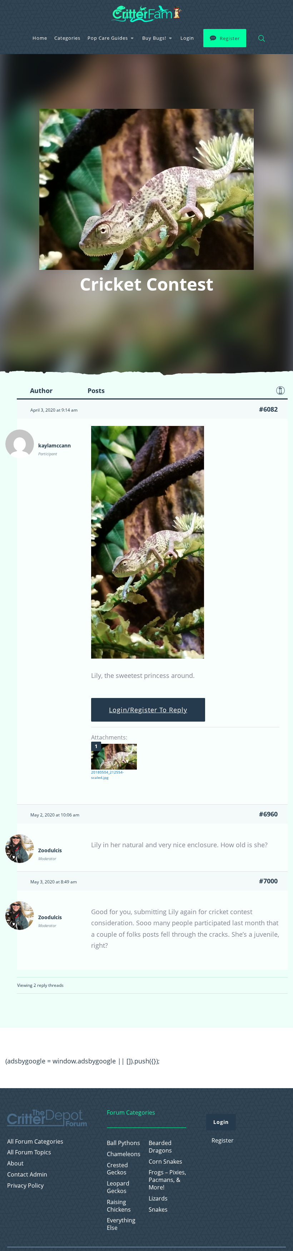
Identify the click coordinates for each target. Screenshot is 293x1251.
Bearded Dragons (160, 1146)
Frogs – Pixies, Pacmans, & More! (167, 1180)
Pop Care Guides (108, 38)
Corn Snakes (165, 1161)
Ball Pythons (123, 1143)
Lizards (158, 1198)
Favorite (280, 390)
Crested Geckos (117, 1169)
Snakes (158, 1209)
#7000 (268, 881)
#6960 (268, 814)
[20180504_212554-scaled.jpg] (114, 757)
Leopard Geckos (118, 1187)
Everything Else (121, 1224)
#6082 (268, 409)
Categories (67, 38)
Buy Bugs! (154, 38)
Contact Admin (27, 1174)
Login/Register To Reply (148, 709)
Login (187, 38)
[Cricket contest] (147, 656)
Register (230, 38)
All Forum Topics (29, 1152)
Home (40, 38)
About (15, 1163)
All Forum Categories (35, 1141)
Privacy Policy (25, 1185)
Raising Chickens (119, 1205)
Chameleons (123, 1154)
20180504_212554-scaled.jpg (107, 775)
